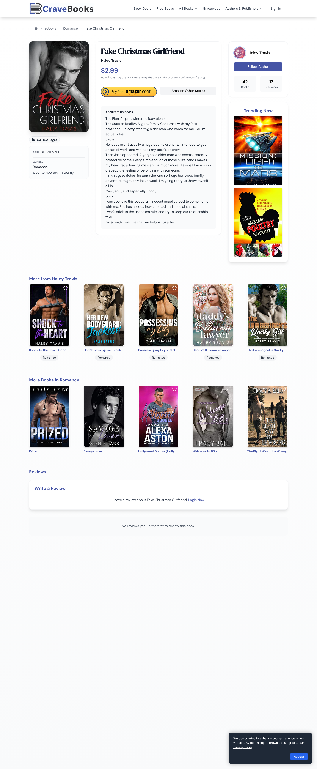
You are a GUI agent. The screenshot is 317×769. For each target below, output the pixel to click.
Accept (299, 756)
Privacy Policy (242, 747)
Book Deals (142, 8)
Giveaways (211, 8)
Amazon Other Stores (188, 90)
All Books (186, 8)
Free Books (165, 8)
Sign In (276, 8)
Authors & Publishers (242, 8)
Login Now (196, 500)
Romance (70, 28)
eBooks (50, 28)
